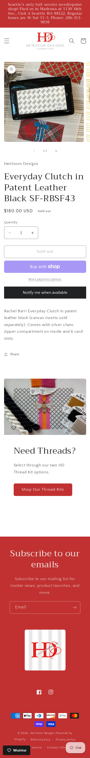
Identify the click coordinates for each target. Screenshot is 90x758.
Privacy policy (66, 739)
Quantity (11, 222)
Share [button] (14, 354)
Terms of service (30, 747)
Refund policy (41, 739)
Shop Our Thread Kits (43, 489)
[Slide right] (56, 151)
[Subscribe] (74, 607)
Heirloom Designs (42, 733)
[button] (6, 41)
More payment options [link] (45, 279)
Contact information (61, 747)
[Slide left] (34, 151)
